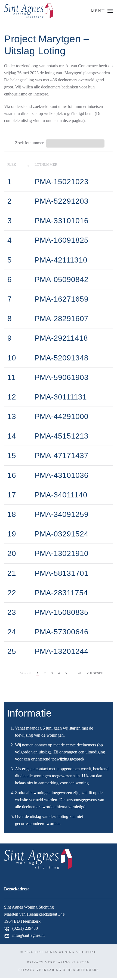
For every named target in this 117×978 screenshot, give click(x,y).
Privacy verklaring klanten (58, 962)
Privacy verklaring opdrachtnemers (59, 969)
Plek (11, 164)
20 (79, 673)
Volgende (95, 673)
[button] (102, 11)
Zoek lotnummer (29, 142)
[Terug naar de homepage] (28, 11)
